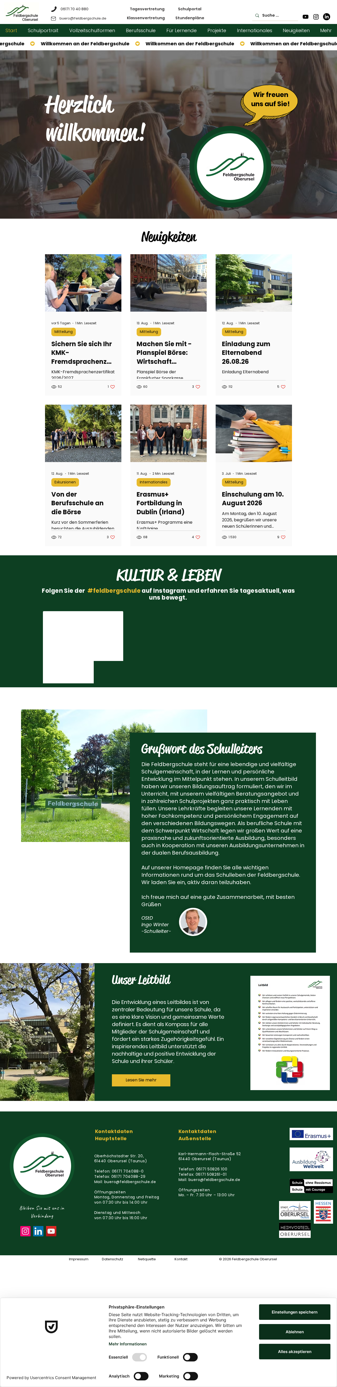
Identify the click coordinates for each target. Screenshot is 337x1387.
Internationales (153, 482)
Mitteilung (63, 331)
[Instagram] (316, 16)
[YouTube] (305, 16)
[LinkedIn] (326, 16)
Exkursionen (65, 482)
